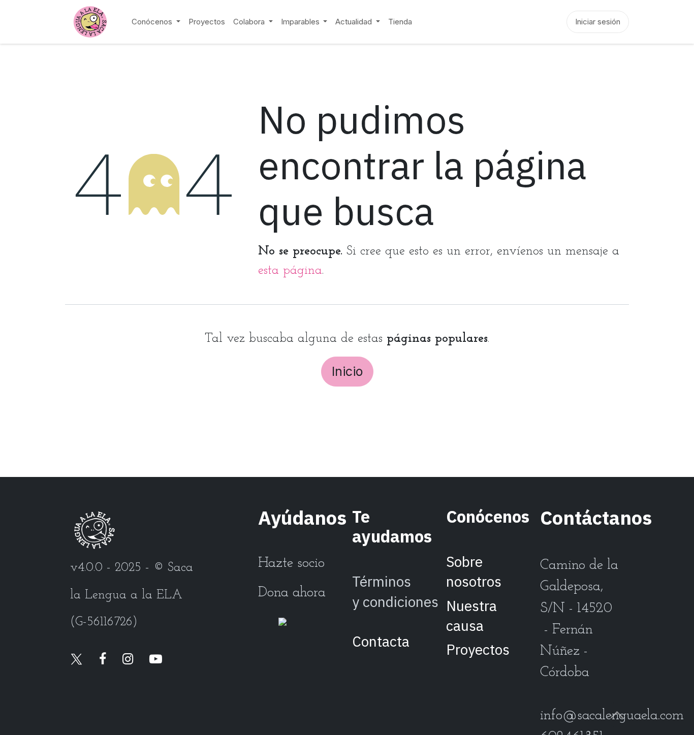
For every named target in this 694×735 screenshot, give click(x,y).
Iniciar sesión (597, 21)
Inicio (347, 371)
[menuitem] (156, 22)
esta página (290, 270)
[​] (76, 660)
